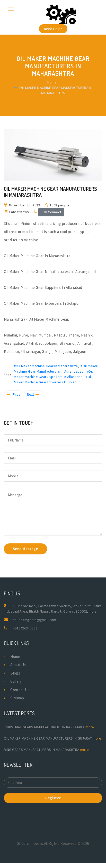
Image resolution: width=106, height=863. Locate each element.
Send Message (25, 548)
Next (30, 394)
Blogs (15, 673)
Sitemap (17, 698)
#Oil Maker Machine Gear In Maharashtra (46, 366)
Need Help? (53, 28)
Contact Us (19, 689)
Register (53, 797)
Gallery (16, 681)
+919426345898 (25, 628)
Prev (16, 394)
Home (52, 82)
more (89, 727)
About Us (18, 664)
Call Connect (51, 212)
